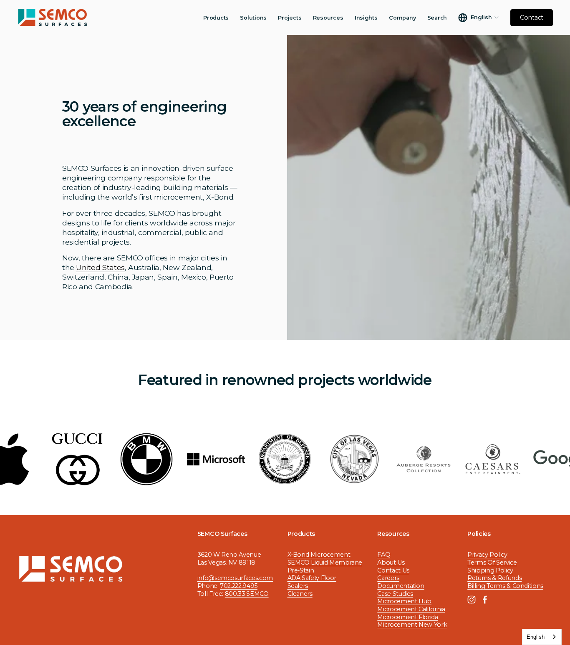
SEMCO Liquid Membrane (325, 562)
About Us (390, 562)
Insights (366, 18)
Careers (388, 578)
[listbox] (478, 17)
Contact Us (393, 570)
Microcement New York (412, 624)
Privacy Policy (487, 554)
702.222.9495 (238, 586)
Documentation (400, 586)
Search (437, 18)
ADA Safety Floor (312, 578)
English (536, 637)
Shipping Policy (490, 570)
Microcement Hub (404, 601)
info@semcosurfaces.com (235, 578)
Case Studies (395, 594)
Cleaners (300, 594)
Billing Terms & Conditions (505, 586)
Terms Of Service (492, 562)
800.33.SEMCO (247, 594)
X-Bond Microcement (319, 554)
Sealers (298, 586)
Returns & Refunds (494, 578)
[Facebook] (485, 599)
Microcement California (411, 609)
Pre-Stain (301, 570)
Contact (531, 17)
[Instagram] (471, 599)
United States (100, 267)
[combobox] (542, 637)
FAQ (383, 554)
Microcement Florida (407, 617)
